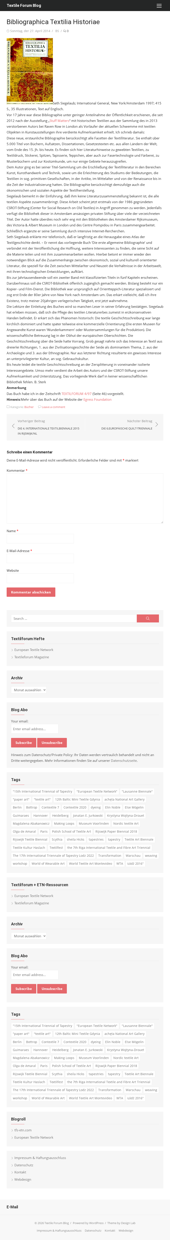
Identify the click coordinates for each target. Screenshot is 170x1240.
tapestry (114, 839)
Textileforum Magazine (31, 657)
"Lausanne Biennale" (137, 791)
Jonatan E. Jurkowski (88, 815)
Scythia (57, 839)
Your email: (19, 721)
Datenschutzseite (124, 760)
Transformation (109, 855)
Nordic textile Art (126, 823)
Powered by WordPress (88, 1223)
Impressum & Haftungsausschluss (40, 1157)
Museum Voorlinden (94, 823)
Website (13, 570)
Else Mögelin (134, 807)
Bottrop (31, 807)
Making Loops (64, 823)
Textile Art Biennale (139, 839)
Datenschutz (23, 1165)
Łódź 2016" (136, 863)
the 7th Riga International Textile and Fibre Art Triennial (108, 847)
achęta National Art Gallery (124, 799)
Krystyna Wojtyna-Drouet (125, 815)
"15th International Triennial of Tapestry (42, 791)
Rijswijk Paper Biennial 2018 (116, 831)
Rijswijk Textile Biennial (30, 839)
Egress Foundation (97, 399)
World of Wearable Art (48, 863)
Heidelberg (60, 815)
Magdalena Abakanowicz (31, 823)
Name (12, 531)
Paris (44, 831)
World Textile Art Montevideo (90, 863)
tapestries (96, 839)
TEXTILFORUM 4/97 (77, 393)
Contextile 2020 (75, 807)
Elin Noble (112, 807)
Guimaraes (21, 815)
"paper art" (21, 799)
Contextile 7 (50, 807)
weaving (151, 855)
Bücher (29, 407)
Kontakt (20, 1172)
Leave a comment (53, 407)
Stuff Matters (59, 120)
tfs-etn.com (23, 1130)
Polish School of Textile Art (71, 831)
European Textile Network (33, 649)
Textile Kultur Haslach (29, 847)
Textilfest (56, 847)
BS (57, 31)
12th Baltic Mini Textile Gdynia (77, 799)
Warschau (133, 855)
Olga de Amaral (24, 831)
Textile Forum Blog (24, 5)
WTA (119, 863)
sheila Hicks (75, 839)
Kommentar (17, 470)
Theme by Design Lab (121, 1223)
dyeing (96, 807)
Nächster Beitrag (126, 425)
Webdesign (22, 1179)
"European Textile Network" (97, 791)
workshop (20, 863)
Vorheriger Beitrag (48, 427)
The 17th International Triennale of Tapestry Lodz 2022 (53, 855)
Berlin (17, 807)
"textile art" (42, 799)
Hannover (40, 815)
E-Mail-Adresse (19, 551)
